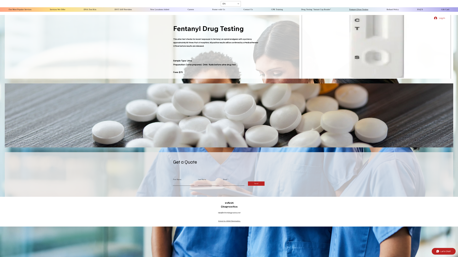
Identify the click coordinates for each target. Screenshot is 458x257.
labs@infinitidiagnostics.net (229, 213)
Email (225, 179)
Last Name (202, 179)
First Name (177, 179)
